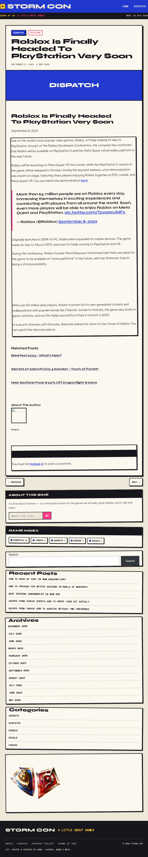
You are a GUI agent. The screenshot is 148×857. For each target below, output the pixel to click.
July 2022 (15, 685)
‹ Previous (14, 482)
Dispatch (140, 6)
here (84, 180)
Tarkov (41, 540)
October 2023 (17, 663)
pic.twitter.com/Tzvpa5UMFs (94, 212)
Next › (136, 482)
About (9, 843)
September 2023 (19, 670)
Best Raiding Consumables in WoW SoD (34, 594)
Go (46, 516)
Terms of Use (67, 843)
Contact (22, 843)
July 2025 (15, 633)
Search (13, 554)
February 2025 (18, 656)
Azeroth (59, 540)
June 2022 (15, 692)
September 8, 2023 (77, 221)
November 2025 (17, 626)
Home (126, 6)
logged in (36, 464)
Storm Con (39, 6)
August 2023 (17, 678)
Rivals (97, 540)
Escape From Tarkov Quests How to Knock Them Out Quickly (48, 601)
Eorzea (79, 540)
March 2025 (15, 648)
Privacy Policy (43, 843)
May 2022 (15, 700)
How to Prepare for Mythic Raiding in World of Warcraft (48, 586)
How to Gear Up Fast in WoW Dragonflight (37, 579)
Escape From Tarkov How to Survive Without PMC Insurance (48, 609)
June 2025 (15, 641)
